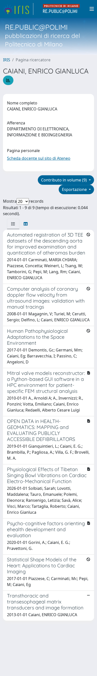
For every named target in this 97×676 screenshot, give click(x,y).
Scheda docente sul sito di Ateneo (38, 158)
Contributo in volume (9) (64, 180)
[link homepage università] (61, 9)
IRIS (6, 60)
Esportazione (75, 189)
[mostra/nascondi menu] (92, 8)
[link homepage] (18, 9)
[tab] (13, 224)
